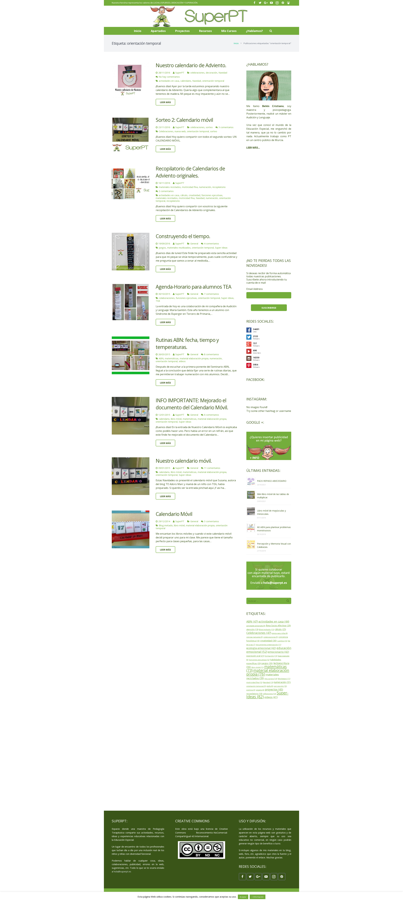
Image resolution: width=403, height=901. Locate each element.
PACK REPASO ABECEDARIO (271, 480)
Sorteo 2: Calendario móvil (184, 119)
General (194, 243)
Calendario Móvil (174, 514)
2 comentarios (166, 191)
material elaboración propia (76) (267, 672)
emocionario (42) (278, 652)
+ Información (258, 897)
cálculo (183, 195)
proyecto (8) (260, 690)
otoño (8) (270, 686)
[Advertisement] (268, 204)
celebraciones (197, 72)
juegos (162, 247)
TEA (158, 300)
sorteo (209, 127)
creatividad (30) (268, 640)
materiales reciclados (170, 187)
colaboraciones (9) (270, 637)
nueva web (180, 131)
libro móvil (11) (257, 667)
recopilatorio (219, 187)
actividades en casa (169, 80)
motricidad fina (190, 187)
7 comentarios (211, 293)
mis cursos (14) (270, 678)
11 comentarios (212, 467)
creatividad (194, 195)
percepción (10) (280, 686)
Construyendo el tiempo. (183, 236)
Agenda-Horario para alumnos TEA (193, 286)
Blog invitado (166, 525)
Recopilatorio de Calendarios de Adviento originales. (190, 172)
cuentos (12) (282, 641)
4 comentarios (211, 243)
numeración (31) (282, 682)
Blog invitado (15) (266, 629)
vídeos (182, 361)
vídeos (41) (271, 697)
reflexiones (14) (269, 693)
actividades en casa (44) (273, 621)
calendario (185, 80)
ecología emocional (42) (261, 648)
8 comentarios (211, 354)
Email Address (254, 289)
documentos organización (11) (268, 644)
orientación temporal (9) (256, 686)
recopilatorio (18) (254, 693)
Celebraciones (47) (258, 633)
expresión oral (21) (255, 655)
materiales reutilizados (179, 247)
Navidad (223, 72)
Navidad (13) (268, 682)
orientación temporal (213, 80)
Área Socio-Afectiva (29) (278, 625)
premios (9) (250, 690)
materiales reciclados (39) (262, 676)
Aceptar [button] (243, 897)
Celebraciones (166, 131)
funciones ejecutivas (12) (259, 659)
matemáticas (172, 358)
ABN (161, 358)
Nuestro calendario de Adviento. (191, 65)
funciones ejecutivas (212, 195)
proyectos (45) (274, 689)
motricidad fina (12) (254, 682)
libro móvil (176, 418)
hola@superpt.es (122, 871)
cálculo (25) (280, 629)
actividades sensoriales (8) (255, 626)
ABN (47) (252, 621)
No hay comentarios (169, 76)
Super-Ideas (221, 247)
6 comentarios (211, 414)
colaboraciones (167, 298)
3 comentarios (226, 127)
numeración (205, 187)
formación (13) (271, 656)
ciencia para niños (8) (280, 633)
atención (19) (252, 629)
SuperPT (179, 72)
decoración (211, 72)
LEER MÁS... (253, 147)
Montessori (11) (284, 678)
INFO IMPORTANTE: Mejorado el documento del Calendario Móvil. (192, 404)
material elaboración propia (194, 358)
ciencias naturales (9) (254, 637)
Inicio (236, 43)
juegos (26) (267, 663)
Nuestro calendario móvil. (184, 460)
